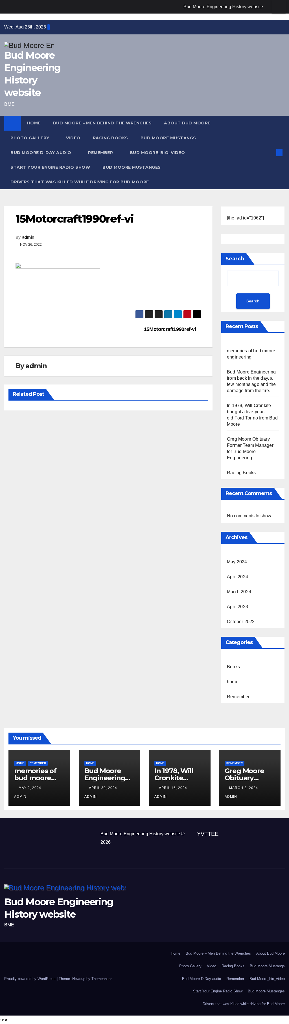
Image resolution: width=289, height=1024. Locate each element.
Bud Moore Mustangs (168, 137)
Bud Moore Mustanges (131, 167)
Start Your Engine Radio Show (50, 167)
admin (28, 237)
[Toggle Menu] (279, 7)
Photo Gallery (30, 137)
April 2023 (237, 606)
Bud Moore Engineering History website (223, 6)
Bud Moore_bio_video (157, 152)
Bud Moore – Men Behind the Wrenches (102, 123)
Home (34, 123)
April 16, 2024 (173, 788)
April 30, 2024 (103, 788)
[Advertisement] (70, 842)
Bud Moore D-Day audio (41, 152)
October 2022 (241, 621)
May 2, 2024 (30, 788)
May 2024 (237, 561)
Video (73, 137)
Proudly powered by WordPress (30, 979)
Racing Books (110, 137)
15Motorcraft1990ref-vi (171, 329)
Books (233, 666)
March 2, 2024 (244, 788)
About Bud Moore (188, 123)
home (232, 681)
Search (234, 259)
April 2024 (237, 576)
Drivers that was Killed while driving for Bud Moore (79, 181)
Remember (101, 152)
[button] (270, 152)
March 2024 (239, 591)
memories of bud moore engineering (35, 778)
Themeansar (101, 979)
